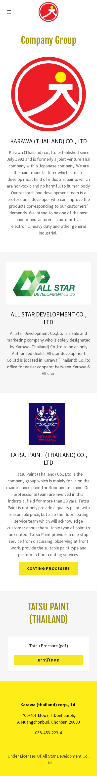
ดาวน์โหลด (48, 660)
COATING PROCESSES (48, 568)
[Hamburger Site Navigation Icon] (11, 12)
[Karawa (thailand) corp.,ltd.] (48, 12)
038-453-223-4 (48, 733)
